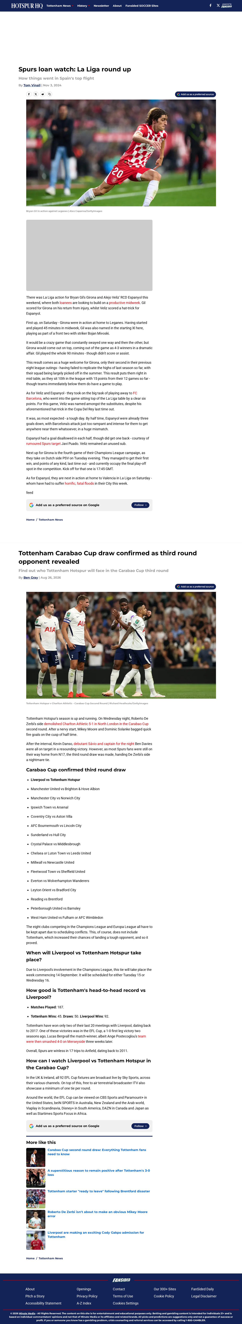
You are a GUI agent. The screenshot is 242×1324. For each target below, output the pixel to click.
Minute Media (27, 1313)
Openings (84, 1289)
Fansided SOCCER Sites (141, 5)
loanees (66, 303)
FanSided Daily (202, 1289)
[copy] (49, 94)
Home (30, 519)
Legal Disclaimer (204, 1296)
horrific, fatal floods (79, 483)
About (117, 5)
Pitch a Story (35, 1296)
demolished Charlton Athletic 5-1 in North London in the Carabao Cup (96, 724)
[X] (218, 5)
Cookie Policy (164, 1296)
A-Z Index (84, 1303)
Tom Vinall (32, 85)
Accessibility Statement (43, 1303)
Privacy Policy (87, 1296)
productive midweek (124, 303)
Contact (119, 1289)
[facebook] (210, 5)
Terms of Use (123, 1296)
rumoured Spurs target (43, 444)
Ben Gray (31, 577)
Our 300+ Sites (165, 1289)
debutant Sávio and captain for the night (104, 744)
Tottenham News (51, 519)
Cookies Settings (126, 1303)
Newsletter (101, 5)
